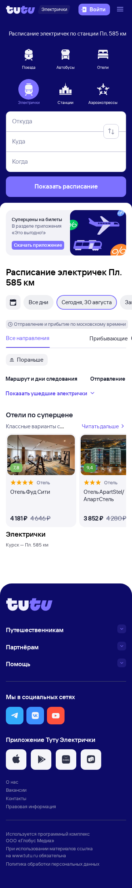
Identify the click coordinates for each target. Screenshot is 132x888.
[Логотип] (20, 9)
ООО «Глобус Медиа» (30, 840)
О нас (12, 782)
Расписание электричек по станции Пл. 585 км (67, 33)
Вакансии (16, 790)
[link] (38, 245)
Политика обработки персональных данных (52, 864)
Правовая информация (31, 806)
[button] (14, 715)
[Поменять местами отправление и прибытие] (111, 131)
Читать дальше (100, 426)
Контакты (16, 798)
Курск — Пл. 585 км (27, 545)
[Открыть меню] (121, 9)
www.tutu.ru (25, 855)
